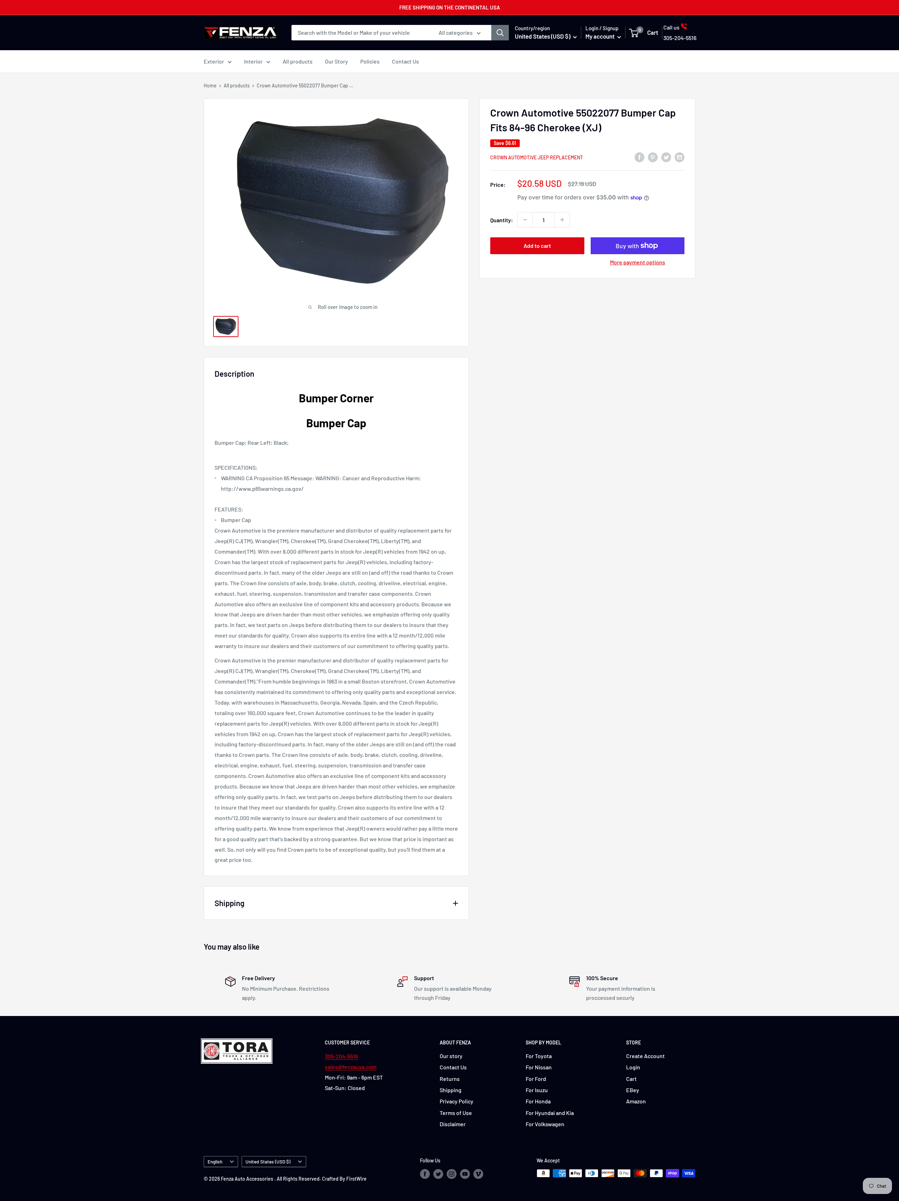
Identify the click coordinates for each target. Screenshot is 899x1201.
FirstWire (356, 1179)
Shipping (450, 1090)
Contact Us (405, 61)
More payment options (637, 262)
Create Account (645, 1055)
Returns (450, 1078)
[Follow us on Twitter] (438, 1174)
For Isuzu (537, 1090)
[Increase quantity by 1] (562, 219)
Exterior (214, 61)
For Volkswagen (545, 1124)
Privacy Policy (456, 1101)
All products (298, 61)
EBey (632, 1090)
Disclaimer (453, 1124)
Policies (370, 61)
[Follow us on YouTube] (465, 1174)
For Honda (538, 1101)
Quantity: (501, 219)
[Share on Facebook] (639, 156)
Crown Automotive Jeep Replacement (536, 157)
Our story (451, 1055)
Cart (631, 1078)
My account (600, 36)
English (215, 1161)
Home (210, 85)
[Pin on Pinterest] (653, 156)
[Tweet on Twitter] (666, 156)
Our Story (336, 61)
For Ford (536, 1078)
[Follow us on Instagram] (452, 1174)
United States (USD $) (267, 1161)
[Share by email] (679, 156)
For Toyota (539, 1055)
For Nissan (539, 1067)
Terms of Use (456, 1112)
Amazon (636, 1101)
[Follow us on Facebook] (425, 1174)
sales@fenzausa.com (350, 1066)
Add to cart (537, 245)
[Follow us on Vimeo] (478, 1174)
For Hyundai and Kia (550, 1112)
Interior (253, 61)
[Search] (500, 32)
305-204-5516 (341, 1056)
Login (633, 1067)
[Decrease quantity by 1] (525, 219)
